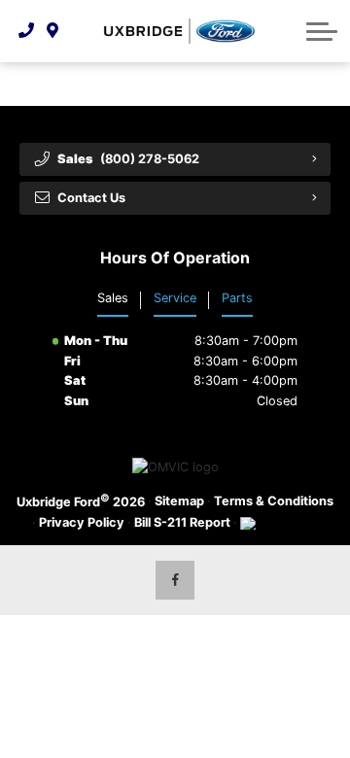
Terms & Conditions (273, 501)
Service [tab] (175, 298)
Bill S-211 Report (182, 522)
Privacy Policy (81, 522)
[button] (321, 31)
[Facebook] (175, 580)
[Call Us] (27, 31)
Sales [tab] (112, 298)
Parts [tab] (237, 298)
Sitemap (179, 501)
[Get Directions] (53, 31)
